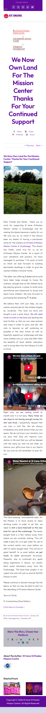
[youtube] (32, 7)
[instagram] (23, 7)
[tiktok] (27, 7)
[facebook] (13, 7)
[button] (5, 688)
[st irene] (13, 14)
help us (11, 426)
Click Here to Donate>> (14, 607)
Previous (30, 145)
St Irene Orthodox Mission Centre (21, 31)
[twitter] (18, 7)
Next (38, 145)
